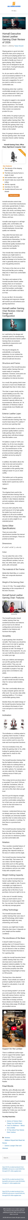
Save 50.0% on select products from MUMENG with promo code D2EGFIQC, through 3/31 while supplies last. (13, 1169)
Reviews (7, 1137)
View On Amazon (14, 195)
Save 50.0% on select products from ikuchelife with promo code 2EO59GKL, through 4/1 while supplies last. (13, 1181)
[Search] (23, 1158)
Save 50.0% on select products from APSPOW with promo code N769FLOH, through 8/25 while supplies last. (13, 1193)
